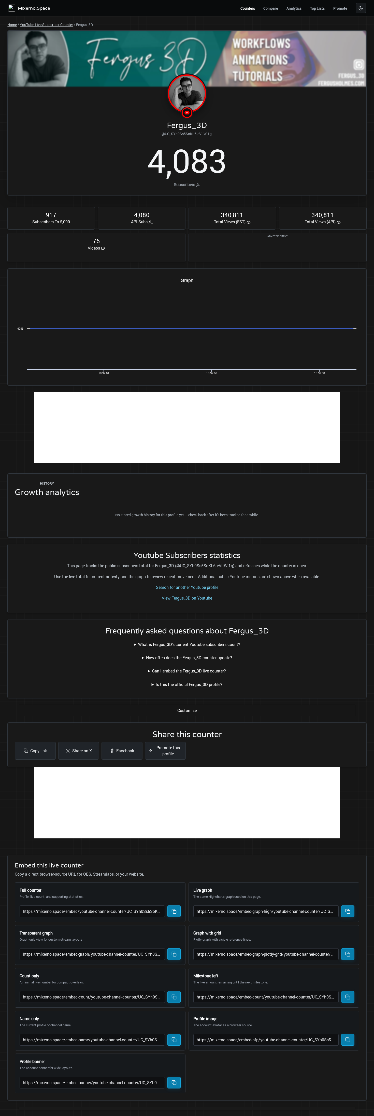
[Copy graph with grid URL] (347, 954)
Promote (340, 8)
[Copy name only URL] (174, 1040)
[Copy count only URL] (174, 997)
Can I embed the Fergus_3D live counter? (189, 670)
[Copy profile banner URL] (174, 1082)
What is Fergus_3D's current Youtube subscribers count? (189, 644)
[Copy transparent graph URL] (174, 954)
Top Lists (317, 8)
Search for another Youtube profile (187, 587)
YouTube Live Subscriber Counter (46, 24)
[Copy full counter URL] (174, 911)
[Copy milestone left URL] (347, 997)
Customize (187, 710)
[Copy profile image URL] (347, 1040)
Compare (270, 8)
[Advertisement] (187, 427)
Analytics (293, 8)
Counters (247, 8)
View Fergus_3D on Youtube (187, 598)
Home (12, 24)
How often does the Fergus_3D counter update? (189, 657)
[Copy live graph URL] (347, 911)
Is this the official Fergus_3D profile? (189, 684)
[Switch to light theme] (361, 8)
